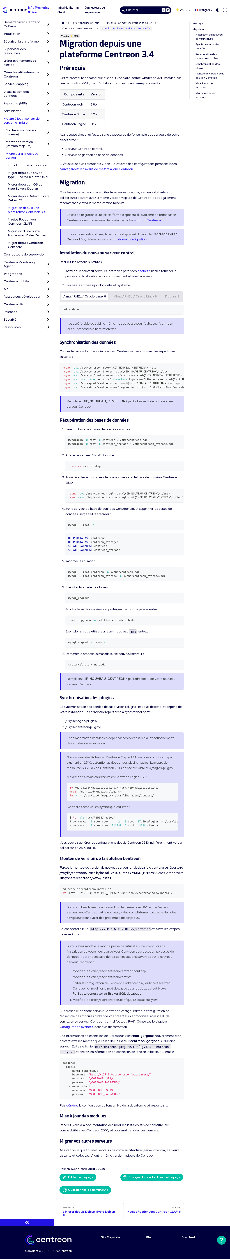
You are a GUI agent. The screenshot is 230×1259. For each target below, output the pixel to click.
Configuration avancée (77, 1027)
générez (72, 1105)
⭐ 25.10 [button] (181, 10)
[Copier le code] (179, 309)
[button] (225, 10)
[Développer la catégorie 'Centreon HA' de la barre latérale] (48, 304)
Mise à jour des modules (204, 85)
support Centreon (147, 220)
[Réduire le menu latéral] (27, 1222)
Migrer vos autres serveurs (206, 95)
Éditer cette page (80, 1177)
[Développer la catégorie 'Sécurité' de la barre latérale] (48, 319)
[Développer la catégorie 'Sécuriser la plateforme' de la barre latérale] (48, 41)
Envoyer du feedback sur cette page (154, 1177)
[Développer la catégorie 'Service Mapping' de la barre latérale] (48, 84)
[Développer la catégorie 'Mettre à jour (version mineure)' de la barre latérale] (48, 132)
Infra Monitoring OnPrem (38, 10)
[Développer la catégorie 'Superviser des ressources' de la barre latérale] (48, 51)
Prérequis (198, 23)
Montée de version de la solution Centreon (210, 75)
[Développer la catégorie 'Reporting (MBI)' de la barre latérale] (48, 103)
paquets (143, 271)
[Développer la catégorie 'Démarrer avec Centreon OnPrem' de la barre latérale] (48, 24)
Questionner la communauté (88, 1190)
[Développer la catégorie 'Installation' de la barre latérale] (48, 33)
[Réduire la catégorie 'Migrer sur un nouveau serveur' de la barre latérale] (48, 155)
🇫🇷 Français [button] (202, 10)
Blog (149, 1237)
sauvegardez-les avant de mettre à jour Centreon (96, 169)
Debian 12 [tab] (172, 296)
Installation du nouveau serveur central (209, 36)
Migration (198, 29)
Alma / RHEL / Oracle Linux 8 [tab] (84, 296)
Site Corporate (110, 1237)
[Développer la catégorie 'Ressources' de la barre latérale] (48, 327)
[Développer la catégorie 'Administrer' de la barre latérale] (48, 110)
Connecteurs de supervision (95, 10)
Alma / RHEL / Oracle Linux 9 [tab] (135, 296)
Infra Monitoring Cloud (68, 10)
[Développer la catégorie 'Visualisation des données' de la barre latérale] (48, 93)
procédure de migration (129, 239)
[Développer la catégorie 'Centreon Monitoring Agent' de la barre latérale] (48, 264)
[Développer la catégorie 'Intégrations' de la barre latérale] (48, 273)
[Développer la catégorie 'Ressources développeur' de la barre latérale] (48, 296)
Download (188, 1237)
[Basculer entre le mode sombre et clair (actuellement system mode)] (218, 10)
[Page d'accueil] (63, 23)
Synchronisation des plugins (208, 66)
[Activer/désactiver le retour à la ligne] (173, 367)
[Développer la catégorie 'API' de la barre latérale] (48, 289)
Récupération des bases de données (207, 56)
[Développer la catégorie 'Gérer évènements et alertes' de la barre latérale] (48, 62)
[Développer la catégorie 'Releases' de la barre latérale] (48, 311)
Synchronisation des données (208, 46)
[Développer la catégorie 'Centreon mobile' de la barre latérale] (48, 281)
